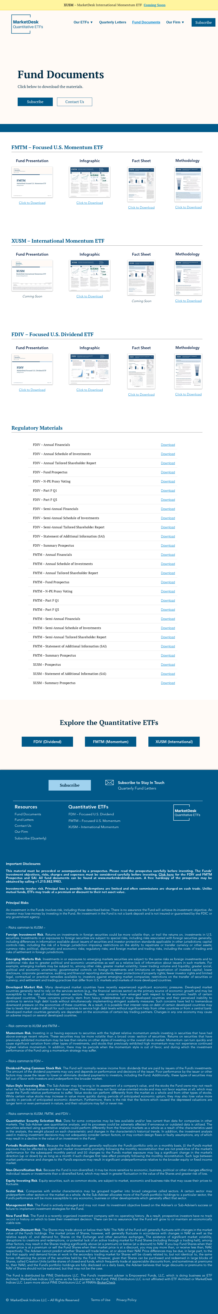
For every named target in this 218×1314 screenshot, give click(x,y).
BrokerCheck (106, 1282)
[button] (83, 22)
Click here (166, 874)
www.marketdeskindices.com (119, 878)
